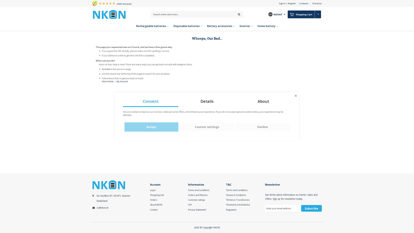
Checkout (316, 3)
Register (292, 3)
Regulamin (231, 209)
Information (196, 184)
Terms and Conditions (199, 190)
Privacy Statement (197, 209)
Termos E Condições (236, 195)
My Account (122, 81)
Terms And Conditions (237, 190)
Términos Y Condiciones (238, 199)
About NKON (156, 204)
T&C (229, 184)
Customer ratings (196, 199)
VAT (190, 204)
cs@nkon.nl (102, 207)
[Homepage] (109, 14)
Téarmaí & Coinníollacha (238, 204)
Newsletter (272, 184)
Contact (154, 209)
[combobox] (197, 14)
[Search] (239, 14)
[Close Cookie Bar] (295, 95)
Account (155, 184)
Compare (303, 3)
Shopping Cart (157, 195)
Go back (106, 69)
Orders (153, 199)
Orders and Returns (198, 195)
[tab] (121, 199)
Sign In (282, 3)
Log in (153, 190)
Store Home (108, 81)
